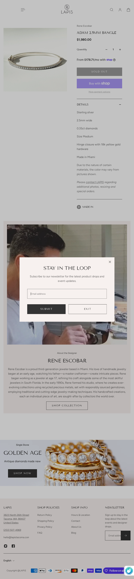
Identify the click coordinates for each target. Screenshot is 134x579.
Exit (87, 309)
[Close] (110, 262)
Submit (46, 309)
